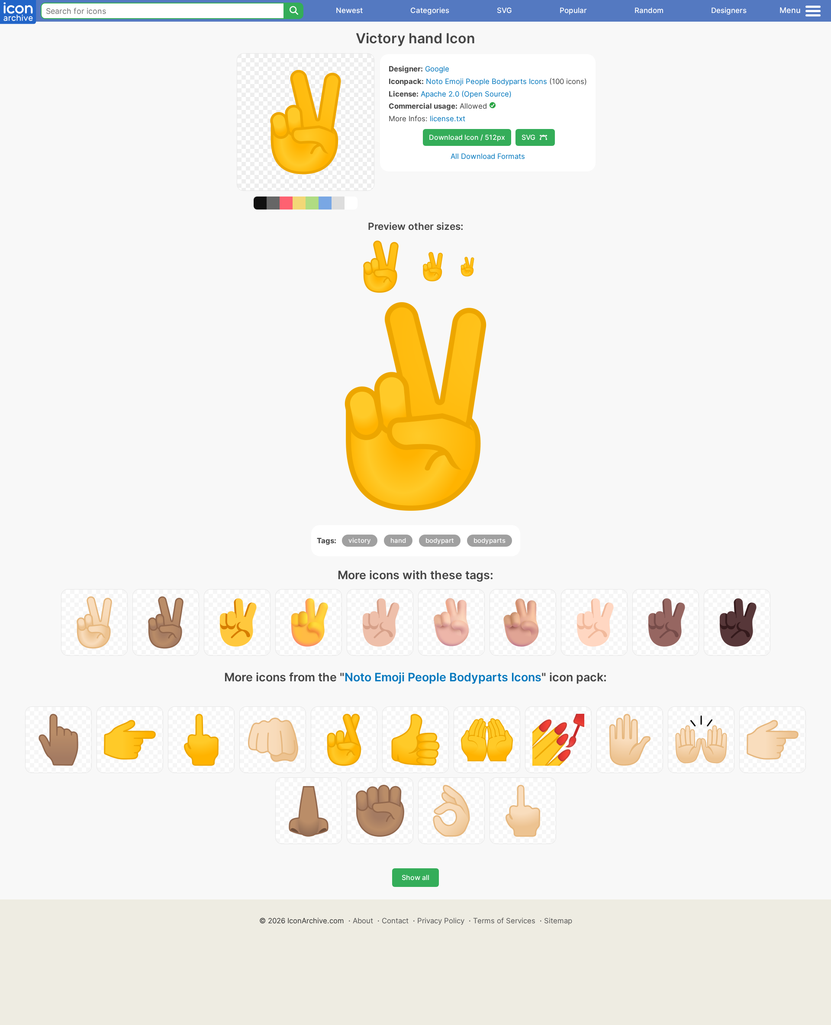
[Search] (293, 11)
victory (359, 540)
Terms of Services (504, 920)
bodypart (439, 540)
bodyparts (489, 540)
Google (437, 68)
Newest (349, 10)
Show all (415, 877)
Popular (573, 10)
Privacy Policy (440, 920)
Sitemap (558, 920)
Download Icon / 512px (467, 137)
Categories (429, 10)
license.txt (447, 118)
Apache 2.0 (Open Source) (466, 94)
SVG (504, 10)
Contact (395, 920)
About (363, 920)
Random (649, 10)
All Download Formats (488, 156)
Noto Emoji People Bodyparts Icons (486, 81)
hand (398, 540)
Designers (729, 10)
